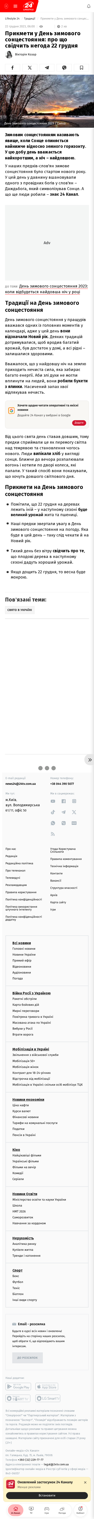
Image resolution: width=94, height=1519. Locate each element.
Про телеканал (15, 870)
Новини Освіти (24, 1194)
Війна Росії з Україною (31, 993)
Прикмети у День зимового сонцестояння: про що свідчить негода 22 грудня (64, 18)
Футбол (17, 1282)
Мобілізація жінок (25, 1067)
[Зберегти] (81, 67)
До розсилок (27, 1357)
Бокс (15, 1276)
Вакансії (55, 880)
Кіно (16, 1150)
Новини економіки (28, 1099)
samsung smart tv (48, 1398)
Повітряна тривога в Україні (32, 1017)
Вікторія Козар (25, 54)
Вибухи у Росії (22, 1028)
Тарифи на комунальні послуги (34, 1123)
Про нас (10, 849)
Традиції (30, 18)
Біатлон (18, 1294)
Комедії (17, 1173)
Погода (17, 978)
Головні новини (23, 949)
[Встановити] (47, 1489)
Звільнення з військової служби (35, 1055)
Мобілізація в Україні (30, 1049)
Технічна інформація (64, 866)
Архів (53, 895)
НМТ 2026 (19, 1211)
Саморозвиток (22, 1217)
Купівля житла (22, 1250)
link (53, 801)
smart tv (18, 1398)
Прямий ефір (21, 960)
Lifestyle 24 (12, 18)
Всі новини (21, 943)
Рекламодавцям (16, 885)
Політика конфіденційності (23, 899)
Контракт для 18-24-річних (31, 1073)
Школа (17, 1205)
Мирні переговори (25, 1011)
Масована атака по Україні (31, 1023)
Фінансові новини (25, 1117)
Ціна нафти (20, 1105)
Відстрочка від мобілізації (31, 1079)
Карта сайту (58, 902)
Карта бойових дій (25, 1005)
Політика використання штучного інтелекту (21, 908)
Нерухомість (23, 1238)
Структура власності (63, 888)
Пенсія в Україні (24, 1135)
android (18, 1386)
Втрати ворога (22, 1034)
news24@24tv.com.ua (20, 784)
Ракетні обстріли (24, 999)
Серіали (18, 1179)
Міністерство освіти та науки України (39, 1199)
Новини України (24, 954)
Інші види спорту (24, 1300)
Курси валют (21, 1111)
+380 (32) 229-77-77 (31, 1459)
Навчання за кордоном (29, 1223)
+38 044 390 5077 (62, 784)
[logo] (28, 6)
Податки (18, 1129)
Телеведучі (12, 878)
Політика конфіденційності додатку (23, 918)
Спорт (17, 1270)
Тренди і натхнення (26, 1256)
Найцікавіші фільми (26, 1155)
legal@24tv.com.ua (56, 1464)
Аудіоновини (21, 972)
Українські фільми (25, 1161)
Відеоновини (21, 966)
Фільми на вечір (24, 1167)
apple (48, 1386)
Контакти (56, 873)
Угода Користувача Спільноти (63, 850)
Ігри (53, 909)
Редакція (11, 856)
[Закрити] (85, 1482)
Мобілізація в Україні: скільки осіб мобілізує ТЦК (47, 1085)
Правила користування (21, 892)
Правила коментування (66, 859)
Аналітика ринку (24, 1244)
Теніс (16, 1288)
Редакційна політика (19, 863)
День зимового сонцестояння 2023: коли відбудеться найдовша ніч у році (46, 289)
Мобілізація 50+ (23, 1061)
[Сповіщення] (89, 6)
